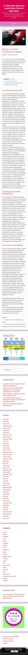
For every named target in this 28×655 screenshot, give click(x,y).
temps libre (6, 574)
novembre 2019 (7, 503)
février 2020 (6, 501)
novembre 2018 (7, 512)
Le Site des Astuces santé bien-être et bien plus (14, 8)
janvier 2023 (6, 450)
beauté (5, 541)
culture (5, 547)
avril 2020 (6, 498)
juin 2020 (5, 496)
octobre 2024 (7, 428)
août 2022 (6, 461)
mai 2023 (5, 441)
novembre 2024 (7, 426)
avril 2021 (5, 481)
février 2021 (6, 483)
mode (5, 317)
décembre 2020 (7, 487)
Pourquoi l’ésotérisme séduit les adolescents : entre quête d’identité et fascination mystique (14, 399)
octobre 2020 (7, 490)
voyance (5, 580)
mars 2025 (6, 423)
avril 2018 (5, 516)
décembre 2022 (7, 452)
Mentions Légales (8, 638)
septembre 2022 (7, 459)
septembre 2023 (7, 439)
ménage (5, 558)
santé (4, 567)
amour (5, 532)
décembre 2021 (7, 470)
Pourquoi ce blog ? (8, 641)
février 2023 (6, 448)
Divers (4, 552)
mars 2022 (6, 465)
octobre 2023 (7, 437)
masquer (13, 79)
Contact (5, 643)
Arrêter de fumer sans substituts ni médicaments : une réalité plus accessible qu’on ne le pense (13, 389)
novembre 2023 (7, 434)
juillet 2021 (6, 476)
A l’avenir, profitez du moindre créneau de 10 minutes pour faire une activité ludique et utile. (14, 596)
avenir (4, 539)
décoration (6, 550)
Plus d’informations (18, 649)
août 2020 (6, 492)
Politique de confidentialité (10, 636)
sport (4, 572)
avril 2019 (5, 509)
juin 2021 (5, 479)
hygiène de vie (7, 556)
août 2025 (6, 419)
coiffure (5, 545)
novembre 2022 (7, 454)
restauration (6, 565)
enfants (5, 554)
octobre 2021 (6, 472)
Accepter (14, 651)
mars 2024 (6, 432)
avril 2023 (6, 443)
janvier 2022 (6, 467)
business (5, 543)
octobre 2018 (6, 514)
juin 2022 (5, 463)
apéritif (5, 534)
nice (4, 563)
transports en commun (9, 576)
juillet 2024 (6, 430)
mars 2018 (6, 518)
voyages (5, 578)
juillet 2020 (6, 494)
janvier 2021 (6, 485)
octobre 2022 (7, 457)
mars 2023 (6, 445)
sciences (5, 569)
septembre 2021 (7, 474)
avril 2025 (6, 421)
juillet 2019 (6, 505)
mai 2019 (5, 507)
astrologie (6, 536)
